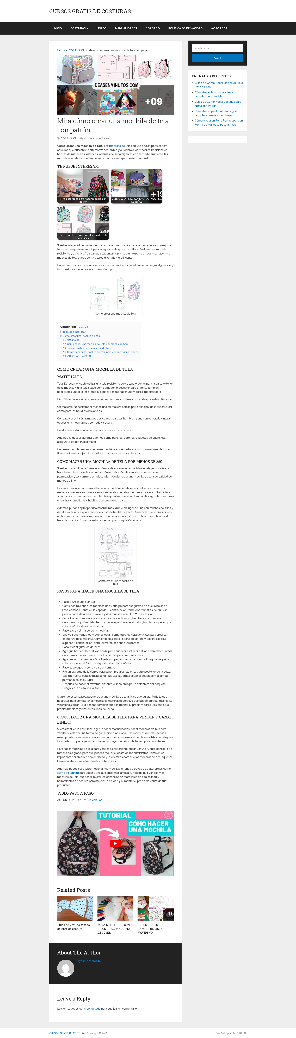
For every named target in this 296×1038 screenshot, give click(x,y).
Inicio (58, 28)
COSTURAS (78, 28)
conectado (94, 1008)
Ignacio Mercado (89, 961)
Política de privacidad (185, 28)
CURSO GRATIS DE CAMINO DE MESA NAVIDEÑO (150, 928)
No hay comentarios (96, 138)
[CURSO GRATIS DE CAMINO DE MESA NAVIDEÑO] (156, 908)
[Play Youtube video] (115, 843)
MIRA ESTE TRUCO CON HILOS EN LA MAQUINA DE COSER (113, 928)
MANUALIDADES (126, 28)
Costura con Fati (92, 800)
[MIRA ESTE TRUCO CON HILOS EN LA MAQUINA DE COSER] (115, 908)
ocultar (83, 327)
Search (217, 58)
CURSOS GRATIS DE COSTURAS (90, 11)
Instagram (72, 772)
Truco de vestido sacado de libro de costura (73, 926)
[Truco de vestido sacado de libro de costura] (75, 908)
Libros (101, 28)
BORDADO (153, 28)
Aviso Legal (220, 28)
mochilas (115, 146)
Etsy (60, 772)
